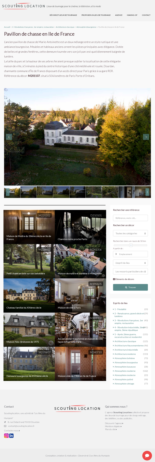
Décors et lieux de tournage (63, 15)
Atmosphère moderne (125, 371)
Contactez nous (11, 430)
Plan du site (110, 429)
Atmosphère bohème (125, 358)
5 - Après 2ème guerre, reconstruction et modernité (128, 335)
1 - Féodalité (120, 309)
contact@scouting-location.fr (21, 426)
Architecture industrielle (126, 349)
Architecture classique (125, 341)
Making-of (132, 15)
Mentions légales (113, 426)
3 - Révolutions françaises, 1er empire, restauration (129, 321)
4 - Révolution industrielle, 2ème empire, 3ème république (130, 328)
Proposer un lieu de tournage (96, 15)
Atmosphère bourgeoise (126, 362)
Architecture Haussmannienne (129, 345)
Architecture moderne (125, 354)
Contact (146, 15)
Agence (118, 15)
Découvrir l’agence (113, 423)
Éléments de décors (124, 279)
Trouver (132, 287)
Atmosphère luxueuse (125, 366)
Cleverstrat (83, 455)
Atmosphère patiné (124, 379)
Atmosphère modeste (125, 375)
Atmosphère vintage (124, 383)
